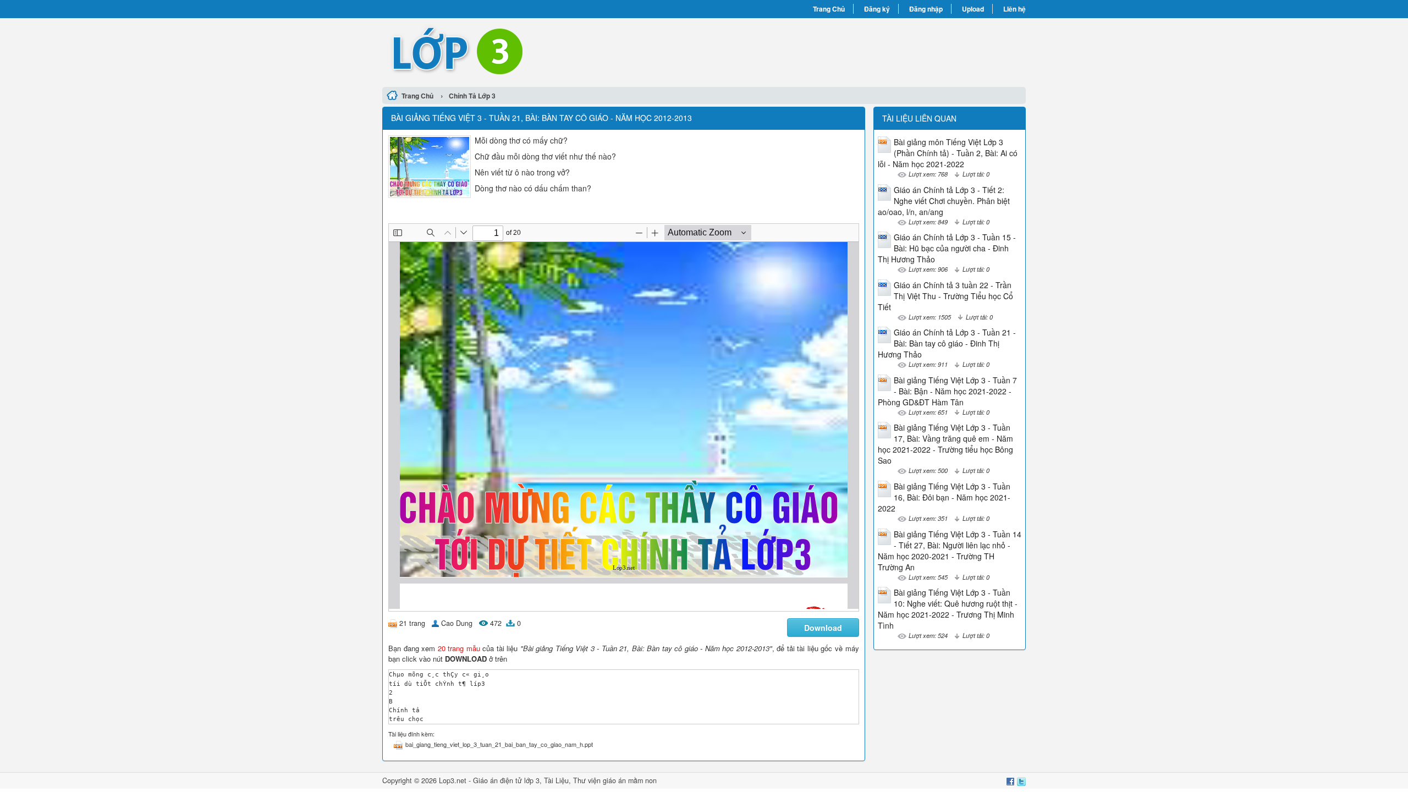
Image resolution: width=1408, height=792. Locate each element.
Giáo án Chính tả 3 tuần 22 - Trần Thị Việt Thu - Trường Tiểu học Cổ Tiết (945, 295)
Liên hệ (1014, 9)
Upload (973, 9)
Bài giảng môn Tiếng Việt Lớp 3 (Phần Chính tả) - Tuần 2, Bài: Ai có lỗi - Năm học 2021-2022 (948, 152)
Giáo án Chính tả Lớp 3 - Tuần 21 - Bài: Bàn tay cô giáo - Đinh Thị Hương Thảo (947, 343)
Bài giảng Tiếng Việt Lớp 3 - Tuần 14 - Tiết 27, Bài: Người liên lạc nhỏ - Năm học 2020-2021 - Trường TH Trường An (949, 551)
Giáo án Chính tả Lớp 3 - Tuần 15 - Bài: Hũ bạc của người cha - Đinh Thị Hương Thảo (947, 248)
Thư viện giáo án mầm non (615, 780)
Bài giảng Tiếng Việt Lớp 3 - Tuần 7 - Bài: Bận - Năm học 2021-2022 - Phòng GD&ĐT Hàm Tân (947, 391)
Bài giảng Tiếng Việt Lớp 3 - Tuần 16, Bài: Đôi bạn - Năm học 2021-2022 (944, 497)
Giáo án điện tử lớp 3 (506, 780)
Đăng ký (877, 9)
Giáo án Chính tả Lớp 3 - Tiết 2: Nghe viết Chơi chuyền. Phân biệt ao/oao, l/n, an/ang (944, 200)
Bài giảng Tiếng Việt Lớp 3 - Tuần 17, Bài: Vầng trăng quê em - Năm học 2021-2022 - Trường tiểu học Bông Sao (945, 444)
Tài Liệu (556, 780)
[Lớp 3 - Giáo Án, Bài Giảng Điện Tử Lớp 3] (543, 51)
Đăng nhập (926, 9)
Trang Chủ (829, 9)
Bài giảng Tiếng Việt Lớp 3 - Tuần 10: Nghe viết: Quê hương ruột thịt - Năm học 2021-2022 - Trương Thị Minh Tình (948, 609)
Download (823, 627)
